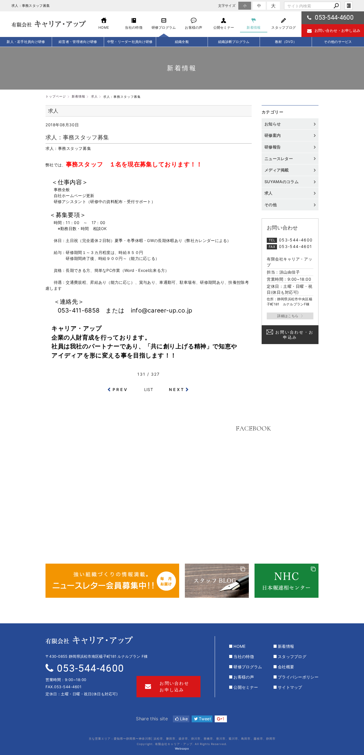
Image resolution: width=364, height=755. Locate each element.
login (349, 6)
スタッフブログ (292, 656)
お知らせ (272, 123)
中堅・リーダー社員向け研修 (130, 42)
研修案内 (272, 135)
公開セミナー (245, 687)
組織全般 (182, 42)
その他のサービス (338, 42)
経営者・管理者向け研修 (78, 42)
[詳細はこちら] (290, 316)
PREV (120, 389)
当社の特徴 (243, 656)
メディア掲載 (276, 169)
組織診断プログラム (234, 42)
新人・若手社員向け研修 (26, 42)
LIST (148, 389)
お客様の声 (243, 677)
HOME (239, 646)
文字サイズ (227, 5)
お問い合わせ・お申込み (294, 335)
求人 (268, 193)
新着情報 (286, 646)
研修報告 (272, 146)
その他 (272, 204)
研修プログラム (247, 666)
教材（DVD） (286, 42)
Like (183, 718)
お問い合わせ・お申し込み (338, 30)
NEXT (177, 389)
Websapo (182, 748)
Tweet (204, 718)
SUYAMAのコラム (281, 181)
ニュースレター (278, 158)
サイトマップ (290, 687)
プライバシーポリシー (298, 677)
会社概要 (286, 666)
